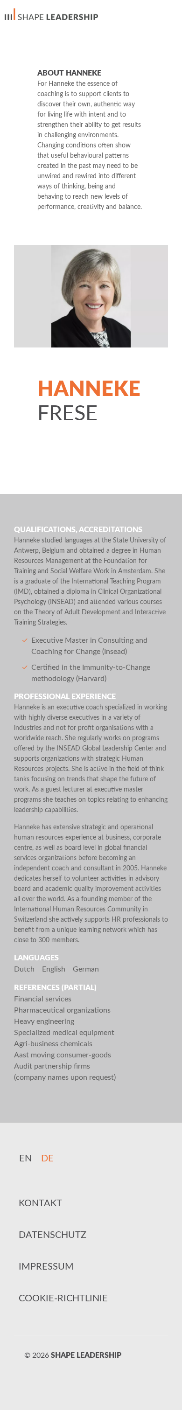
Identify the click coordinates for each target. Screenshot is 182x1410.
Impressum (46, 1266)
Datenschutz (52, 1235)
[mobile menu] (169, 14)
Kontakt (40, 1203)
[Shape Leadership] (51, 14)
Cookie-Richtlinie (63, 1298)
